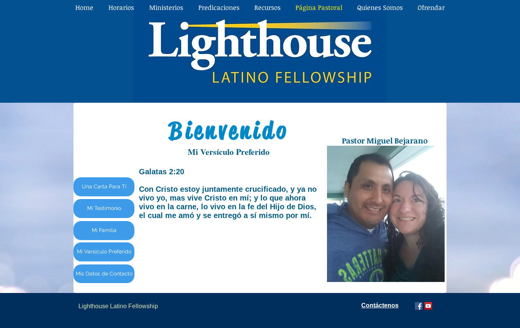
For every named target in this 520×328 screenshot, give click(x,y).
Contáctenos (380, 305)
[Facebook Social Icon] (419, 306)
